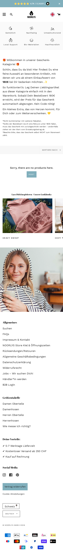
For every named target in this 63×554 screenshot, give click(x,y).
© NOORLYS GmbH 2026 (14, 525)
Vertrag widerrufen (15, 486)
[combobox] (53, 15)
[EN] (53, 15)
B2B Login (9, 384)
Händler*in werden (14, 379)
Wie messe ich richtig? (17, 426)
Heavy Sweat (11, 238)
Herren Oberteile (13, 415)
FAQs (6, 334)
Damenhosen (11, 409)
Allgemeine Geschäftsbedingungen (24, 356)
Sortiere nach (50, 150)
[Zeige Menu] (4, 14)
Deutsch (10, 514)
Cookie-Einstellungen (14, 494)
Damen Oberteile (13, 403)
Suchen (7, 328)
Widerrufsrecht (12, 367)
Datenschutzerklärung (17, 362)
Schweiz (10, 506)
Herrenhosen (11, 420)
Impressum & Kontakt (16, 339)
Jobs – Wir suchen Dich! (18, 373)
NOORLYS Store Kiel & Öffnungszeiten (26, 345)
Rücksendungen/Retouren (19, 351)
